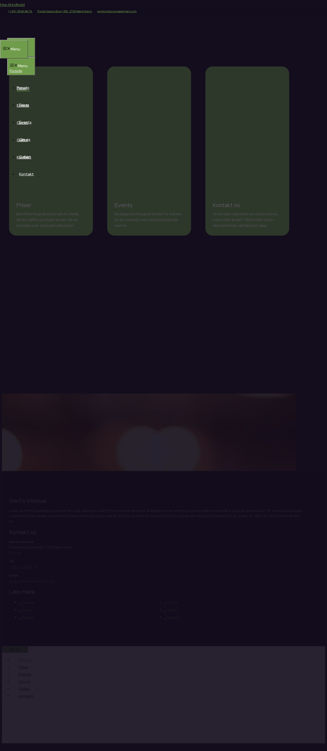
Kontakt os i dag (178, 450)
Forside (23, 87)
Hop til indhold (12, 4)
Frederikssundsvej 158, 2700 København (64, 11)
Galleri (24, 156)
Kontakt (26, 174)
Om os (24, 139)
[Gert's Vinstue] (43, 34)
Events (25, 122)
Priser (24, 104)
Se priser (218, 450)
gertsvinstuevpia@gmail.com (117, 11)
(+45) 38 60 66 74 (20, 11)
